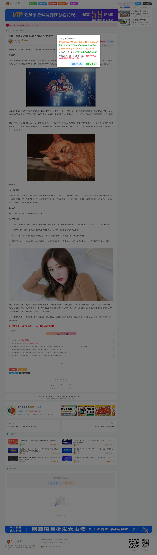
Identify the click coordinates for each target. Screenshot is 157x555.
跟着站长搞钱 (91, 64)
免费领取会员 (76, 64)
